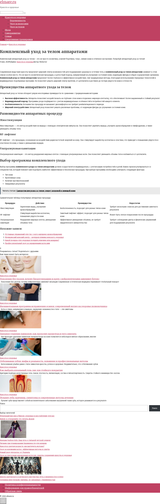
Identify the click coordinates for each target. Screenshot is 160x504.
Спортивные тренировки (19, 39)
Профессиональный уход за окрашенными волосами (27, 243)
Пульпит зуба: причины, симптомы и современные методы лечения (36, 397)
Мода (8, 30)
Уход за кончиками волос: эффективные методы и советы (25, 449)
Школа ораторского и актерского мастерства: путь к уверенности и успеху (31, 477)
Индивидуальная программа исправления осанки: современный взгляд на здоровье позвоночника (53, 306)
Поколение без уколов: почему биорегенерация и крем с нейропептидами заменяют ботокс (49, 279)
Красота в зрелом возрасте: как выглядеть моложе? (22, 446)
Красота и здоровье (15, 17)
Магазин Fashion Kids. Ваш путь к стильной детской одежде (25, 440)
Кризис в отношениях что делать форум (17, 419)
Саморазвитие (12, 33)
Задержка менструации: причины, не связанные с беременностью (27, 480)
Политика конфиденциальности (23, 485)
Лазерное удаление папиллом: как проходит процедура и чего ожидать (38, 333)
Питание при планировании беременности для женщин (23, 443)
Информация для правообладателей (24, 488)
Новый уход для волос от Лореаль (15, 452)
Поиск (2, 403)
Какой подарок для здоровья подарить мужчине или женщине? (32, 240)
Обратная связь (13, 491)
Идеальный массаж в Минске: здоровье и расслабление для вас (27, 416)
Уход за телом (17, 27)
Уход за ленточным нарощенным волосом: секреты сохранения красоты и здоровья (36, 455)
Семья (8, 36)
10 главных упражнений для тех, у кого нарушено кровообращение (33, 234)
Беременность (18, 20)
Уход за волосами (19, 23)
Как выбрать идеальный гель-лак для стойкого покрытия (31, 370)
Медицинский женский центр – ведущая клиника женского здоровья (34, 237)
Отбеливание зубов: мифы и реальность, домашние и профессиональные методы (44, 361)
